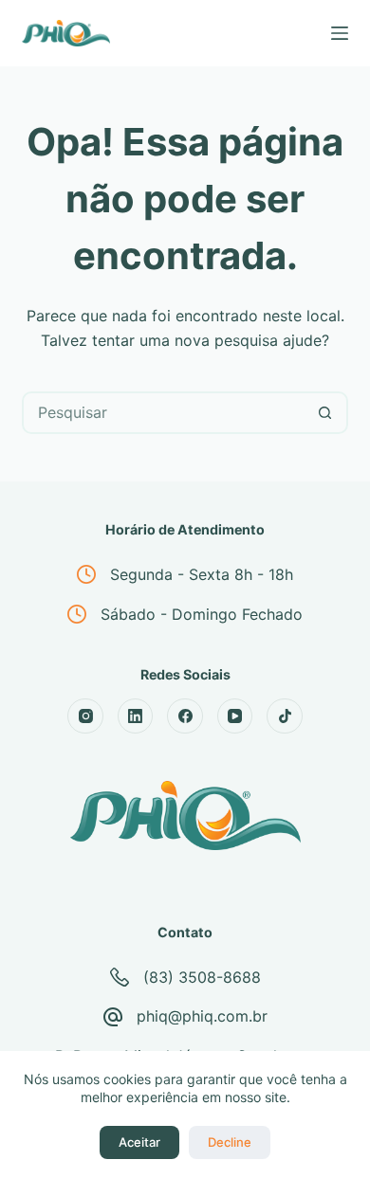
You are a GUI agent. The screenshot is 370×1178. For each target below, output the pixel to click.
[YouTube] (235, 716)
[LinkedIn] (136, 716)
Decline (229, 1142)
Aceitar (139, 1142)
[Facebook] (185, 716)
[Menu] (339, 33)
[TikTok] (285, 716)
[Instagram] (85, 716)
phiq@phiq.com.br (202, 1015)
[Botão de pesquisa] (325, 412)
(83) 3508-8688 (202, 977)
